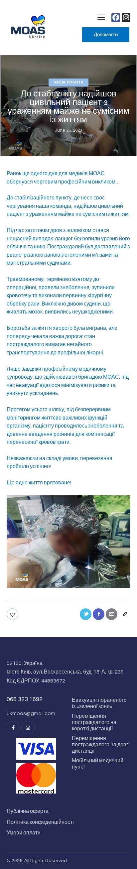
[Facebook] (115, 17)
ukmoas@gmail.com (31, 713)
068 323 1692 (25, 699)
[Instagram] (126, 17)
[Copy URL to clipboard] (124, 614)
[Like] (13, 614)
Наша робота (69, 82)
